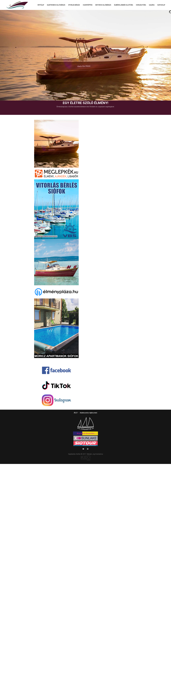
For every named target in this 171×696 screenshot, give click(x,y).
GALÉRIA (151, 5)
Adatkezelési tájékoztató (88, 413)
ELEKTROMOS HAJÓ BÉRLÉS (56, 5)
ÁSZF (76, 413)
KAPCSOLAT (161, 5)
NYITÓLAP (41, 5)
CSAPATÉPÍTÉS (87, 5)
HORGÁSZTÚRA (141, 5)
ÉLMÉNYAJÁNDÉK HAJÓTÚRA (123, 5)
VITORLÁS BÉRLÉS (74, 5)
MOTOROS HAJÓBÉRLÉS (103, 5)
